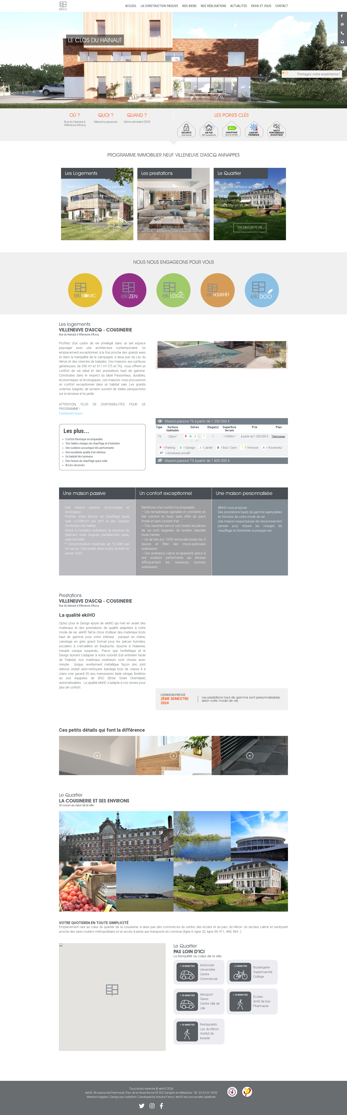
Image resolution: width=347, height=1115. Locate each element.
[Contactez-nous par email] (342, 25)
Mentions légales (97, 1097)
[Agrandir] (97, 755)
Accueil (131, 6)
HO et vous (261, 6)
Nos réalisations (213, 6)
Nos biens (189, 6)
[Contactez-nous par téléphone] (342, 33)
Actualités (238, 6)
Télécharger (278, 436)
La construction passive (159, 6)
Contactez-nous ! (71, 413)
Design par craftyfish (123, 1097)
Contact (281, 6)
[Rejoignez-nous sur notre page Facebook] (342, 16)
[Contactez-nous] (342, 42)
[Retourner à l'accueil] (63, 6)
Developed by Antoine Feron (156, 1097)
